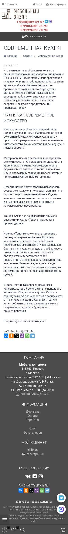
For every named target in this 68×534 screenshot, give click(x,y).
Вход (38, 4)
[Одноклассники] (11, 336)
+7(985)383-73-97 (34, 26)
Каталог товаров (35, 36)
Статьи (27, 56)
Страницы (10, 4)
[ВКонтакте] (6, 336)
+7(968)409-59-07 (30, 22)
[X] (16, 336)
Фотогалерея (32, 432)
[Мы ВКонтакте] (28, 476)
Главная (12, 55)
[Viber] (22, 336)
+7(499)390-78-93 (34, 30)
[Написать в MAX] (61, 509)
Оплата (33, 416)
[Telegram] (32, 336)
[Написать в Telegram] (61, 497)
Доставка (32, 411)
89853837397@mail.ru (34, 394)
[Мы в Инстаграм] (41, 476)
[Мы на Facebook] (34, 476)
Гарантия (32, 420)
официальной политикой (33, 512)
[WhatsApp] (27, 336)
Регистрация (57, 4)
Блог (32, 428)
